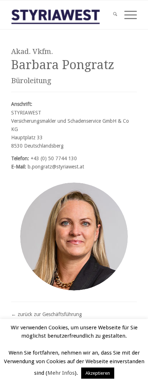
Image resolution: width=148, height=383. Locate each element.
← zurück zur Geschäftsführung (46, 314)
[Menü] (127, 14)
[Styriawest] (61, 14)
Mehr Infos (61, 373)
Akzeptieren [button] (97, 373)
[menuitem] (111, 14)
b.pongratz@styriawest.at (56, 167)
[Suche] (111, 14)
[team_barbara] (74, 236)
